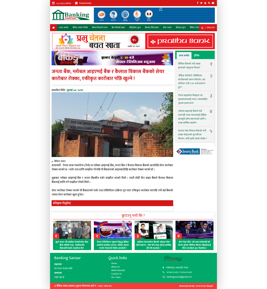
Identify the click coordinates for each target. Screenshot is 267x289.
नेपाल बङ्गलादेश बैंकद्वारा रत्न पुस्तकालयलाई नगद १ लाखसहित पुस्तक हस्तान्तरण (192, 99)
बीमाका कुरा (181, 27)
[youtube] (205, 3)
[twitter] (201, 3)
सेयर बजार (167, 27)
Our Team (116, 277)
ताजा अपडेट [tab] (184, 55)
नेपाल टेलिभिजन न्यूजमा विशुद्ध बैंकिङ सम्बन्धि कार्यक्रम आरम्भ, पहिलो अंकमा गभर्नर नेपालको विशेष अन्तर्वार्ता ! (113, 245)
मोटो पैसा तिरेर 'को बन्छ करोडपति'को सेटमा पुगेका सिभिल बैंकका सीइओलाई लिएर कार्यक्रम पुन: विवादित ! (194, 245)
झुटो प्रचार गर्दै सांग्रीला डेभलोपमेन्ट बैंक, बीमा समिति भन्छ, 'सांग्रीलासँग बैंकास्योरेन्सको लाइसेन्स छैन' (72, 245)
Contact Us (116, 274)
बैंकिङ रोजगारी (196, 27)
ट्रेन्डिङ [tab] (197, 55)
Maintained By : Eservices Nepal (196, 286)
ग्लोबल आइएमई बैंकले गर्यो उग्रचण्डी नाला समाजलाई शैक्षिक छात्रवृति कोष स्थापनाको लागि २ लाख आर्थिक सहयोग (192, 117)
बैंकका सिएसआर (152, 27)
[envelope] (213, 3)
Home (53, 28)
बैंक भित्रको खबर (118, 27)
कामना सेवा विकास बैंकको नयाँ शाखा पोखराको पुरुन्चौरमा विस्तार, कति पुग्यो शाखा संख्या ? (192, 135)
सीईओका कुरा (135, 27)
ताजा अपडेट (63, 27)
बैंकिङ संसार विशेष (80, 27)
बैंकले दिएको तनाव (99, 27)
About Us (115, 267)
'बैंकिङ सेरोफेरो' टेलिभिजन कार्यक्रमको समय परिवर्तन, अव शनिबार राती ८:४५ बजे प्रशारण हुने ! (191, 81)
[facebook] (197, 3)
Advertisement (118, 270)
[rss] (209, 3)
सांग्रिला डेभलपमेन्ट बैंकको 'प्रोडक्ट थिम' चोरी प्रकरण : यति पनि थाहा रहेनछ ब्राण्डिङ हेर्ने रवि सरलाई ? (153, 245)
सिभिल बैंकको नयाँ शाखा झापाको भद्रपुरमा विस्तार (189, 66)
